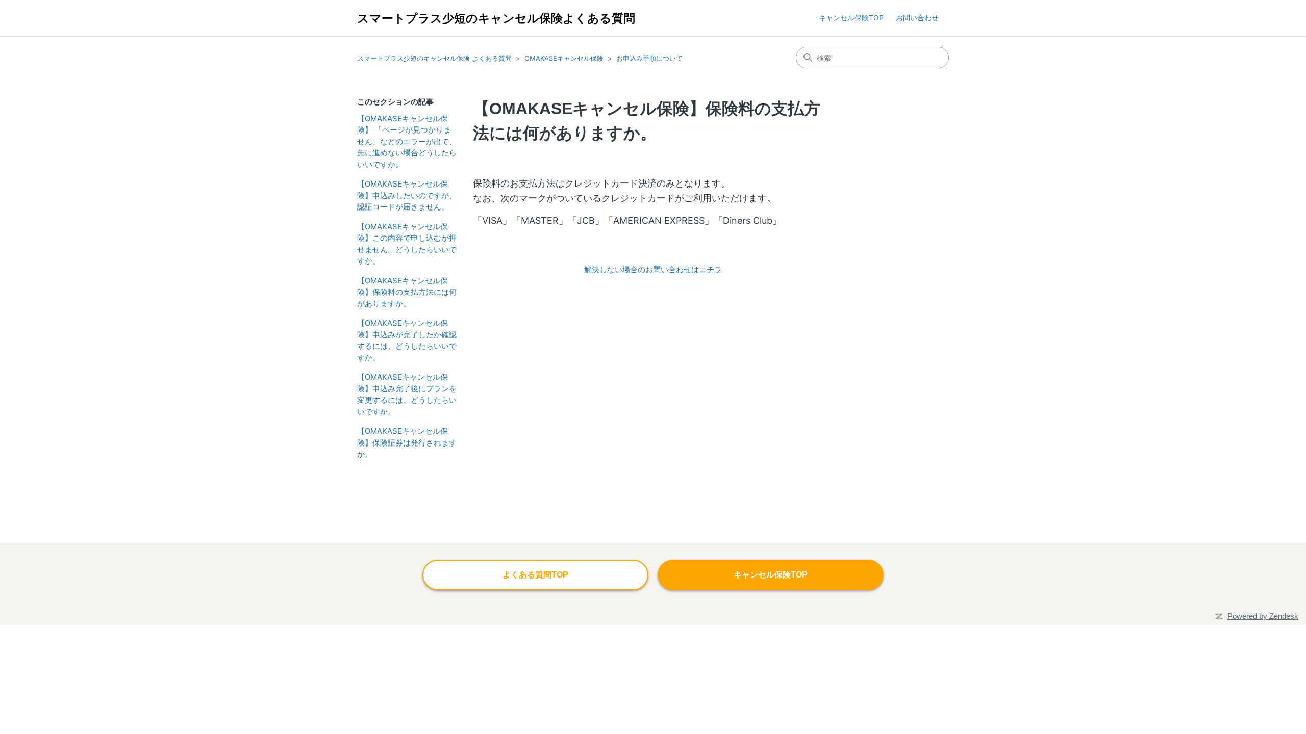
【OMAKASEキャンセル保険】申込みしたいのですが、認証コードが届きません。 (407, 195)
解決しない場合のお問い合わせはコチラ (653, 269)
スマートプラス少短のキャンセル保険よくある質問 (496, 18)
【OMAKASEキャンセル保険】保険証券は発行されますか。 (407, 442)
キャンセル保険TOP (851, 17)
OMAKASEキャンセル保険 (564, 58)
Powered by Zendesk (1262, 616)
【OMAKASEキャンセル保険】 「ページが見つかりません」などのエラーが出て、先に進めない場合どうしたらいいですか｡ (407, 141)
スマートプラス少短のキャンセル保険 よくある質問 (434, 58)
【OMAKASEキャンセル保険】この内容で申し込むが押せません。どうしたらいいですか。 (407, 244)
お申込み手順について (649, 58)
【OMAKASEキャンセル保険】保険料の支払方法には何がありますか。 (407, 292)
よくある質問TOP (535, 574)
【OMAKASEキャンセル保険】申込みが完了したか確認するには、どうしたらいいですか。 (407, 340)
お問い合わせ (917, 17)
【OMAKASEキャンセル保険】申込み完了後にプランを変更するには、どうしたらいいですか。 (407, 394)
